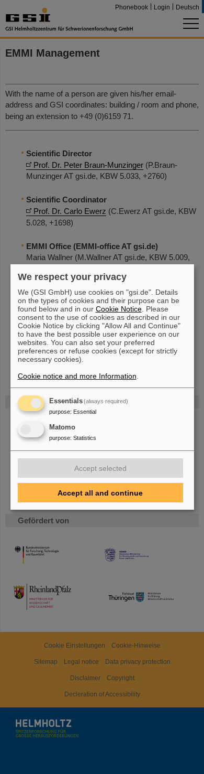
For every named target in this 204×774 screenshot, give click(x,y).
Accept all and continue (100, 493)
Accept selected (100, 468)
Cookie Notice (119, 309)
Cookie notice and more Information (77, 376)
